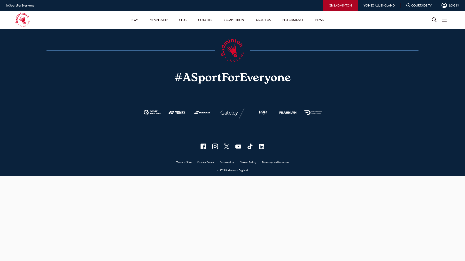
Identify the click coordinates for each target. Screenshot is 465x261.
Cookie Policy (248, 162)
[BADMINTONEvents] (238, 146)
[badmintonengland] (203, 146)
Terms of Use (184, 162)
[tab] (340, 5)
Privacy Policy (205, 162)
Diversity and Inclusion (275, 162)
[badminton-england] (261, 146)
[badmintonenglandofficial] (250, 146)
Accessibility (227, 162)
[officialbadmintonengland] (215, 146)
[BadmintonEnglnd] (227, 146)
